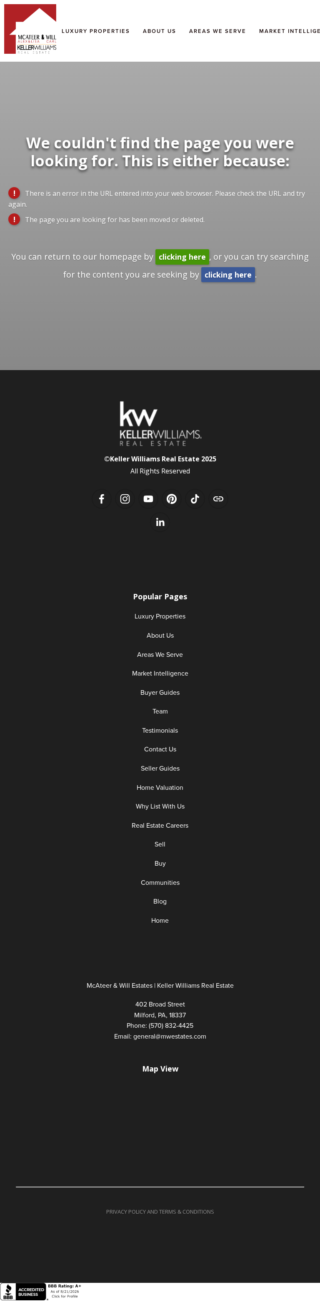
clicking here (182, 257)
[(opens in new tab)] (41, 1298)
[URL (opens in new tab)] (218, 499)
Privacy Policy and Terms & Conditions (160, 1211)
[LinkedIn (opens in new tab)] (160, 522)
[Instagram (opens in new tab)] (125, 499)
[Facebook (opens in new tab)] (102, 499)
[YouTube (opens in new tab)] (148, 499)
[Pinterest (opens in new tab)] (172, 499)
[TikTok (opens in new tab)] (195, 499)
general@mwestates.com (169, 1036)
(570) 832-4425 (171, 1025)
